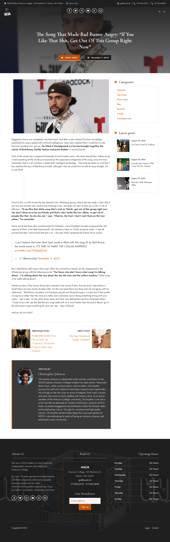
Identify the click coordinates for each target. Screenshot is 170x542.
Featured (121, 90)
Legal (147, 528)
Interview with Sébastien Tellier (141, 183)
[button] (159, 12)
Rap (119, 104)
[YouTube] (88, 10)
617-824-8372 (142, 3)
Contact (155, 528)
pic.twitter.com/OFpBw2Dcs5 (31, 250)
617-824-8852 (160, 3)
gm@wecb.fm (125, 3)
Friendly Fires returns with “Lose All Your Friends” (142, 165)
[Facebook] (69, 10)
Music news (71, 57)
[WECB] (7, 12)
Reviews (121, 109)
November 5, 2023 (48, 258)
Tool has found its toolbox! (143, 144)
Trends (120, 113)
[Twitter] (75, 10)
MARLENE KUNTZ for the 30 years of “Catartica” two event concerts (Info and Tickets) (44, 343)
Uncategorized (124, 118)
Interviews (122, 94)
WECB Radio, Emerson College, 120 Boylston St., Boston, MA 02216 (35, 3)
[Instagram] (81, 10)
